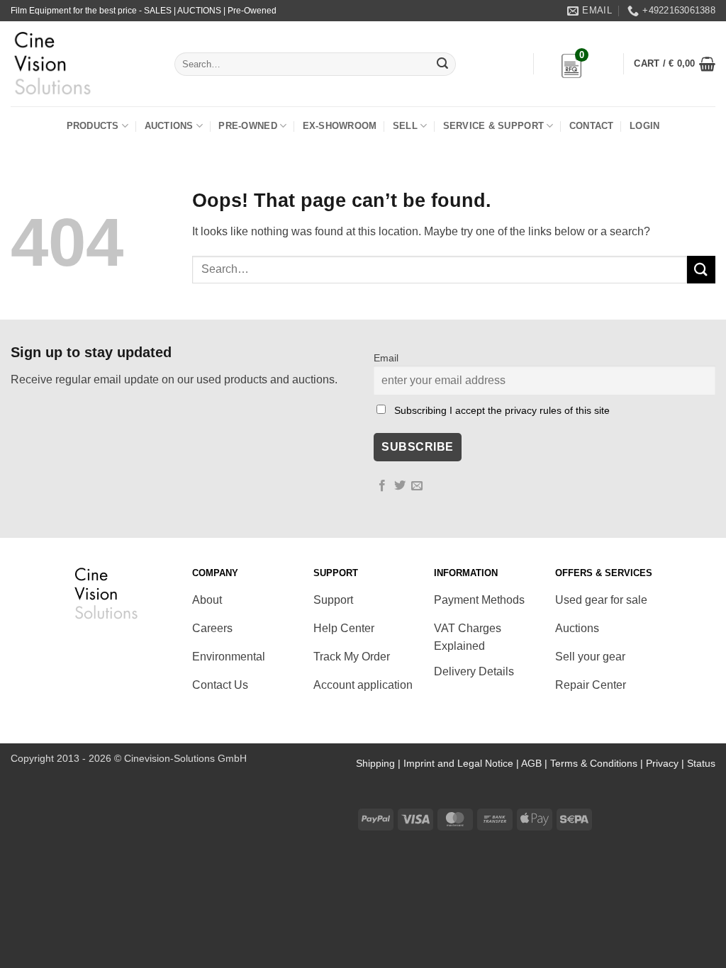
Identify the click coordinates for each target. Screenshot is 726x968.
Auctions (169, 125)
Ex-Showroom (340, 125)
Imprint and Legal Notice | (462, 763)
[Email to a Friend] (417, 486)
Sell (405, 125)
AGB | (535, 763)
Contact (591, 125)
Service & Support (493, 125)
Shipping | (379, 763)
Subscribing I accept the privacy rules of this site (502, 410)
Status (701, 763)
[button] (674, 63)
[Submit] (442, 64)
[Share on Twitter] (400, 486)
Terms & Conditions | (598, 763)
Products (93, 125)
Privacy (662, 763)
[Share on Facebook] (382, 486)
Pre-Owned (247, 125)
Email (386, 358)
